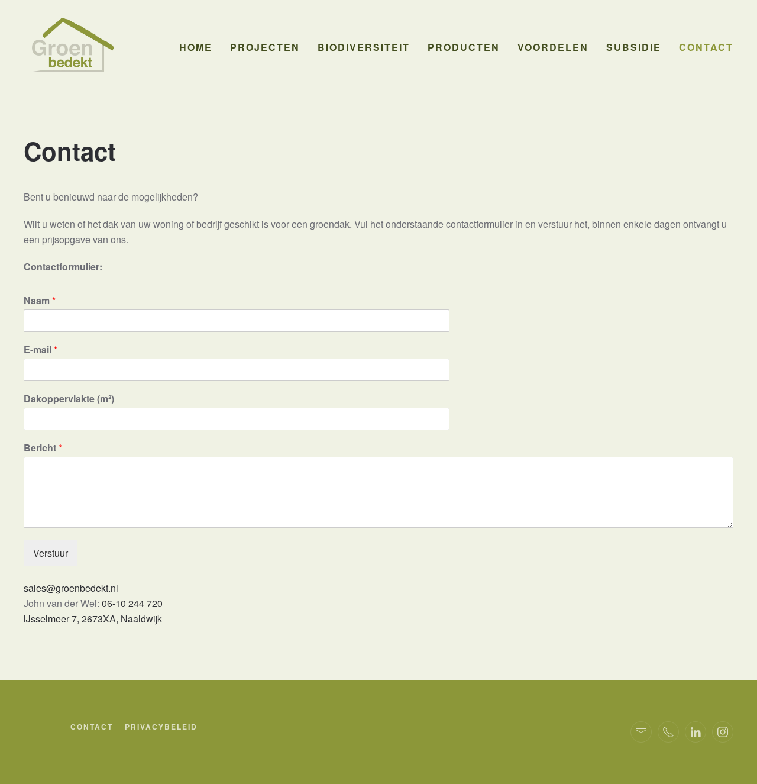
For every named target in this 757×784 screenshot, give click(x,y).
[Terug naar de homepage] (71, 47)
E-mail (40, 350)
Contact (706, 47)
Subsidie (633, 47)
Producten (464, 47)
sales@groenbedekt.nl (71, 588)
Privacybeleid (161, 726)
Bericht (43, 448)
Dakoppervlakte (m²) (69, 399)
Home (195, 47)
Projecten (265, 47)
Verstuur (50, 553)
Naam (40, 301)
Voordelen (552, 47)
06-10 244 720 (132, 603)
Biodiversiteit (364, 47)
